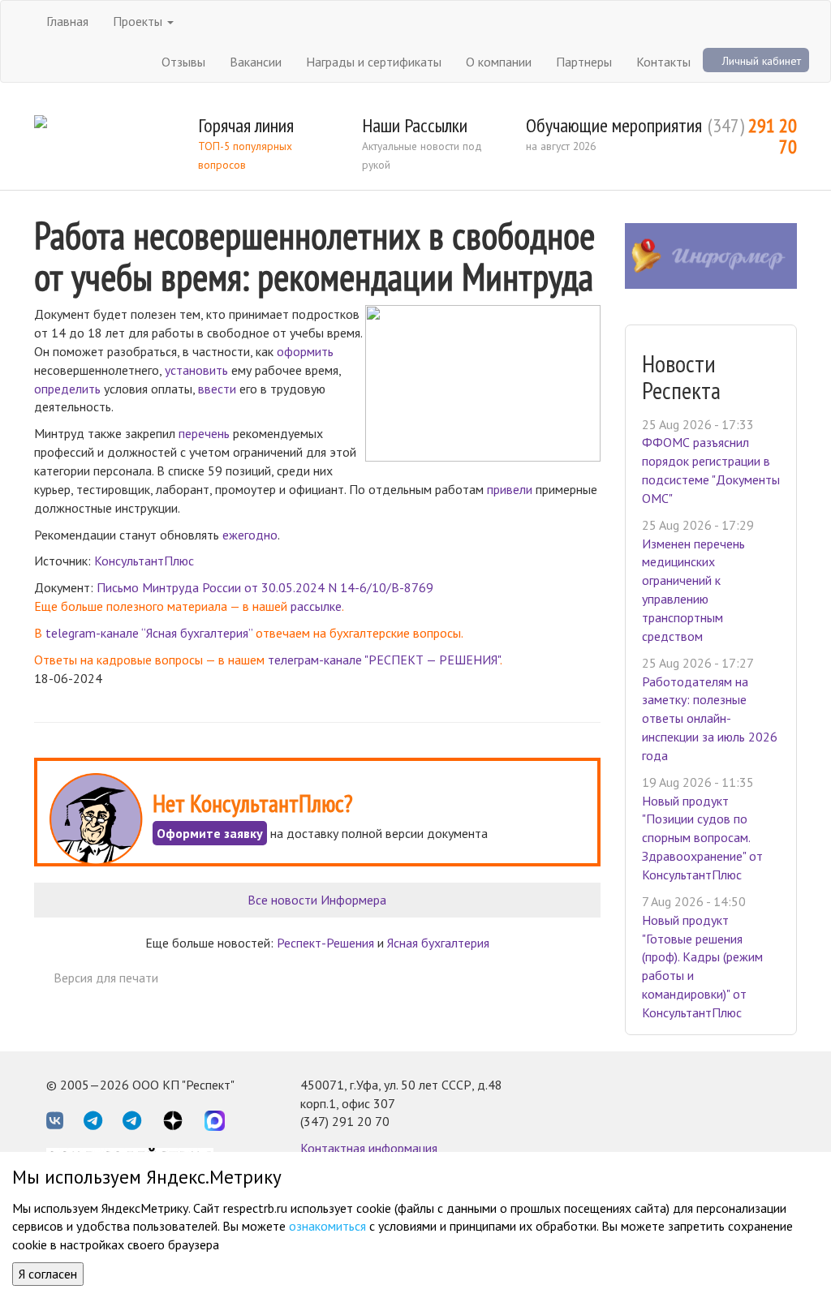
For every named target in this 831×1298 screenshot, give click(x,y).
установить (196, 370)
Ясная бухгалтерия (438, 943)
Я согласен (48, 1274)
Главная (67, 21)
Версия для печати (106, 977)
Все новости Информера (317, 900)
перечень (204, 433)
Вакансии (256, 62)
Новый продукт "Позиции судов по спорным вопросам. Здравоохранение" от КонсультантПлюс (702, 838)
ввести (217, 388)
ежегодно (250, 535)
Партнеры (584, 62)
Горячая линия (246, 125)
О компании (499, 62)
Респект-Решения (325, 943)
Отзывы (183, 62)
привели (509, 489)
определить (67, 388)
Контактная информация (368, 1148)
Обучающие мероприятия (614, 125)
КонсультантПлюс (144, 560)
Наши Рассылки (414, 125)
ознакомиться (327, 1226)
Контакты (663, 62)
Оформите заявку (210, 833)
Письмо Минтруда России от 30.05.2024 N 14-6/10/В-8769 (265, 587)
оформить (305, 351)
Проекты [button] (139, 21)
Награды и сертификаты (373, 62)
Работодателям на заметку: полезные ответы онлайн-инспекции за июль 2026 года (709, 718)
